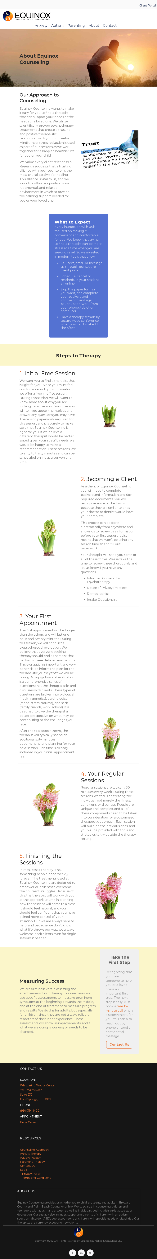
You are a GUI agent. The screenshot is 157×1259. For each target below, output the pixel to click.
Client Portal (147, 5)
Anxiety (41, 25)
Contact (110, 25)
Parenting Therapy (32, 1161)
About (94, 25)
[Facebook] (72, 1252)
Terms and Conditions (36, 1177)
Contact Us (119, 1044)
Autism (57, 25)
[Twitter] (90, 1252)
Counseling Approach (34, 1149)
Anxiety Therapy (30, 1153)
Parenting (76, 25)
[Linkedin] (81, 1252)
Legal (24, 1169)
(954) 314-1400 (29, 1110)
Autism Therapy (30, 1157)
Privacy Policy (31, 1173)
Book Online (28, 1122)
